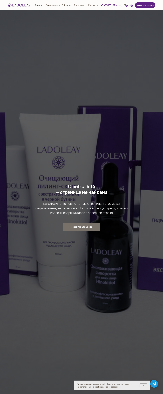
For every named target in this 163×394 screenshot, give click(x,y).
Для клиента (79, 5)
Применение (52, 5)
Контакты (93, 5)
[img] (120, 5)
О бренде (66, 5)
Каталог (39, 5)
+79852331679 (109, 5)
